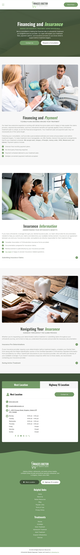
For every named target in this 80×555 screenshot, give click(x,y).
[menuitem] (40, 494)
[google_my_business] (23, 436)
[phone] (29, 436)
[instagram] (18, 436)
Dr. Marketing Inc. (54, 552)
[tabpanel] (40, 415)
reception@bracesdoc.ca (16, 406)
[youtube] (21, 436)
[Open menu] (3, 5)
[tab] (21, 384)
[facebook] (15, 436)
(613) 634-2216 (13, 402)
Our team (8, 252)
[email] (26, 436)
